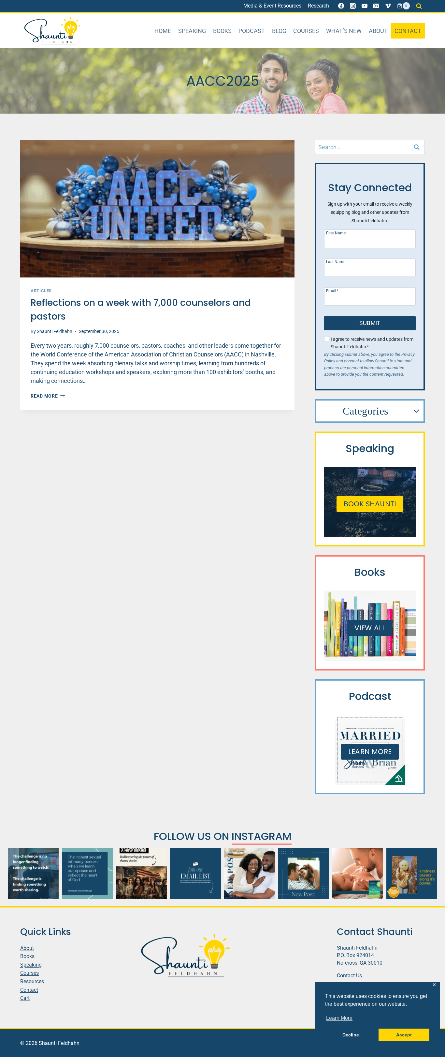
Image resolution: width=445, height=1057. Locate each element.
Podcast (251, 30)
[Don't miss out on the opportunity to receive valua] (195, 873)
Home (162, 30)
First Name (336, 233)
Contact (408, 30)
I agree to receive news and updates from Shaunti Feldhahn (372, 343)
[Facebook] (341, 6)
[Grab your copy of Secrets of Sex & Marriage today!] (87, 873)
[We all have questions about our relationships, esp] (357, 873)
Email (332, 291)
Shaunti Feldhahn (54, 331)
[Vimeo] (388, 6)
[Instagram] (353, 6)
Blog (279, 30)
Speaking (192, 30)
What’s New (344, 30)
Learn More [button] (339, 1018)
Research (318, 6)
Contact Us (349, 975)
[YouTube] (364, 6)
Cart (25, 998)
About (378, 30)
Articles (41, 290)
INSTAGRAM (262, 836)
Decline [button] (350, 1034)
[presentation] (157, 208)
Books (222, 30)
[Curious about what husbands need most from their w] (303, 873)
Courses (306, 30)
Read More (48, 396)
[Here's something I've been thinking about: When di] (33, 873)
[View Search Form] (419, 6)
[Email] (376, 6)
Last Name (335, 262)
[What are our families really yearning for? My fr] (141, 873)
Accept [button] (404, 1034)
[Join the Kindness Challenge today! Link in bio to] (411, 873)
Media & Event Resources (272, 6)
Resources (32, 981)
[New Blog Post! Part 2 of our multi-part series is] (249, 873)
